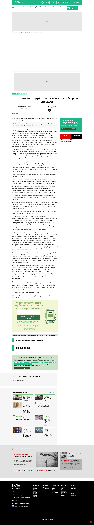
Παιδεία (63, 493)
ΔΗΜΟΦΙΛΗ (76, 135)
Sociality (51, 519)
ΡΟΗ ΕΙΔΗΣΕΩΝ (70, 8)
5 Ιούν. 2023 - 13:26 (22, 108)
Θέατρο (53, 488)
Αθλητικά (55, 7)
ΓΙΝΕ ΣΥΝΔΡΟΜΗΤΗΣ (63, 2)
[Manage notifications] (91, 522)
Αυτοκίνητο (64, 492)
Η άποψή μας (46, 488)
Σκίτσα (62, 7)
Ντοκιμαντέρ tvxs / (19, 470)
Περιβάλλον (35, 493)
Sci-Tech (35, 495)
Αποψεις (15, 93)
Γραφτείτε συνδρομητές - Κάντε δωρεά (44, 125)
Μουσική (54, 489)
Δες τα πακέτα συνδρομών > (22, 368)
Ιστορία (47, 7)
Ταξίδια (62, 495)
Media (34, 489)
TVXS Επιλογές (73, 494)
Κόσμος (35, 488)
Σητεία (40, 340)
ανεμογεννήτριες (21, 340)
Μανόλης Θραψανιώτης (24, 106)
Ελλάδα (34, 487)
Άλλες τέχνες (55, 492)
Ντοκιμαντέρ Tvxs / (21, 455)
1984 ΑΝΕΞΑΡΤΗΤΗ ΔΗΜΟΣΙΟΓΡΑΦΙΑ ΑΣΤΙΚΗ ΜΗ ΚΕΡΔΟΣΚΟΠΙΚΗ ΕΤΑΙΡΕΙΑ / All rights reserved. (49, 517)
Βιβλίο (53, 491)
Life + (40, 8)
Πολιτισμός (33, 7)
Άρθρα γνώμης (46, 487)
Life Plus (64, 485)
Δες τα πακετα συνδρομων (68, 128)
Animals (63, 487)
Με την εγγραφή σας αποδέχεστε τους (28, 322)
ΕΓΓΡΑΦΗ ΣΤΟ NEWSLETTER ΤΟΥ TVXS (28, 317)
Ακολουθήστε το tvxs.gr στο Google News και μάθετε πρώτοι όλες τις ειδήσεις (35, 335)
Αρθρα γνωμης (23, 93)
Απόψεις (25, 7)
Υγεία (34, 491)
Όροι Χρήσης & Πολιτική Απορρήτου (20, 503)
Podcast (35, 496)
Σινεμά (53, 487)
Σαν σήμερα (73, 487)
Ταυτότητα (14, 500)
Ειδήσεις (18, 7)
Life (62, 488)
